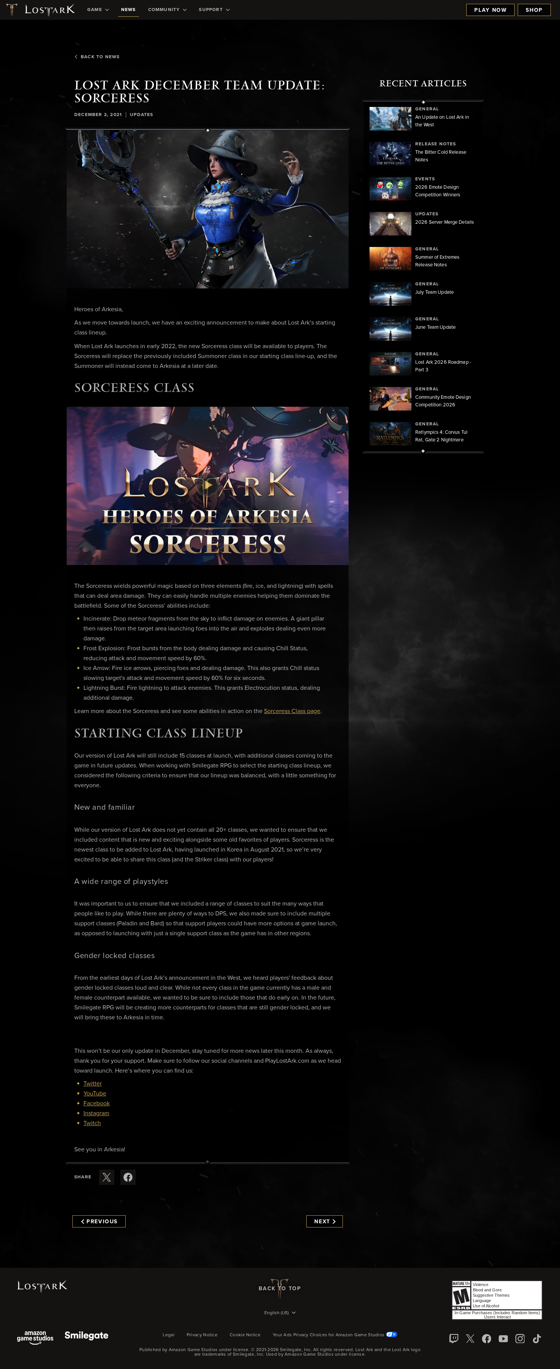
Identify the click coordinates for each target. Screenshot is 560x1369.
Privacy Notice (202, 1335)
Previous (102, 1221)
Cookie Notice (245, 1335)
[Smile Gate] (86, 1338)
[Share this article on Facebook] (128, 1177)
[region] (423, 276)
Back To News (100, 57)
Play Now (490, 10)
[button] (208, 209)
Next (322, 1221)
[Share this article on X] (106, 1177)
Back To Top (280, 1288)
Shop (534, 10)
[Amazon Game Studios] (35, 1338)
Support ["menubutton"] (210, 10)
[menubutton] (280, 1313)
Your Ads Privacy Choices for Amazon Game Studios (329, 1335)
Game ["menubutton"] (94, 10)
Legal (168, 1335)
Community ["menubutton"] (164, 10)
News (128, 10)
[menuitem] (98, 10)
